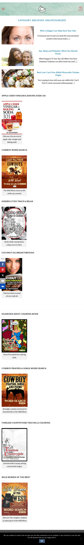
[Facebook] (2, 264)
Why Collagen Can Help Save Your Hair (58, 30)
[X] (2, 275)
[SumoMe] (2, 286)
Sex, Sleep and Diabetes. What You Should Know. (58, 52)
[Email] (2, 281)
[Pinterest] (2, 270)
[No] (81, 539)
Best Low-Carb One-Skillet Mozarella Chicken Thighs (58, 73)
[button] (3, 9)
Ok (42, 541)
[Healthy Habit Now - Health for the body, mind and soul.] (42, 9)
